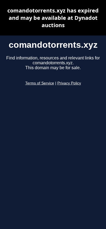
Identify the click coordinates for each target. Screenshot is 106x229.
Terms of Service (39, 83)
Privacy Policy (69, 83)
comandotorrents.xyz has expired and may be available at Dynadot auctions (53, 18)
